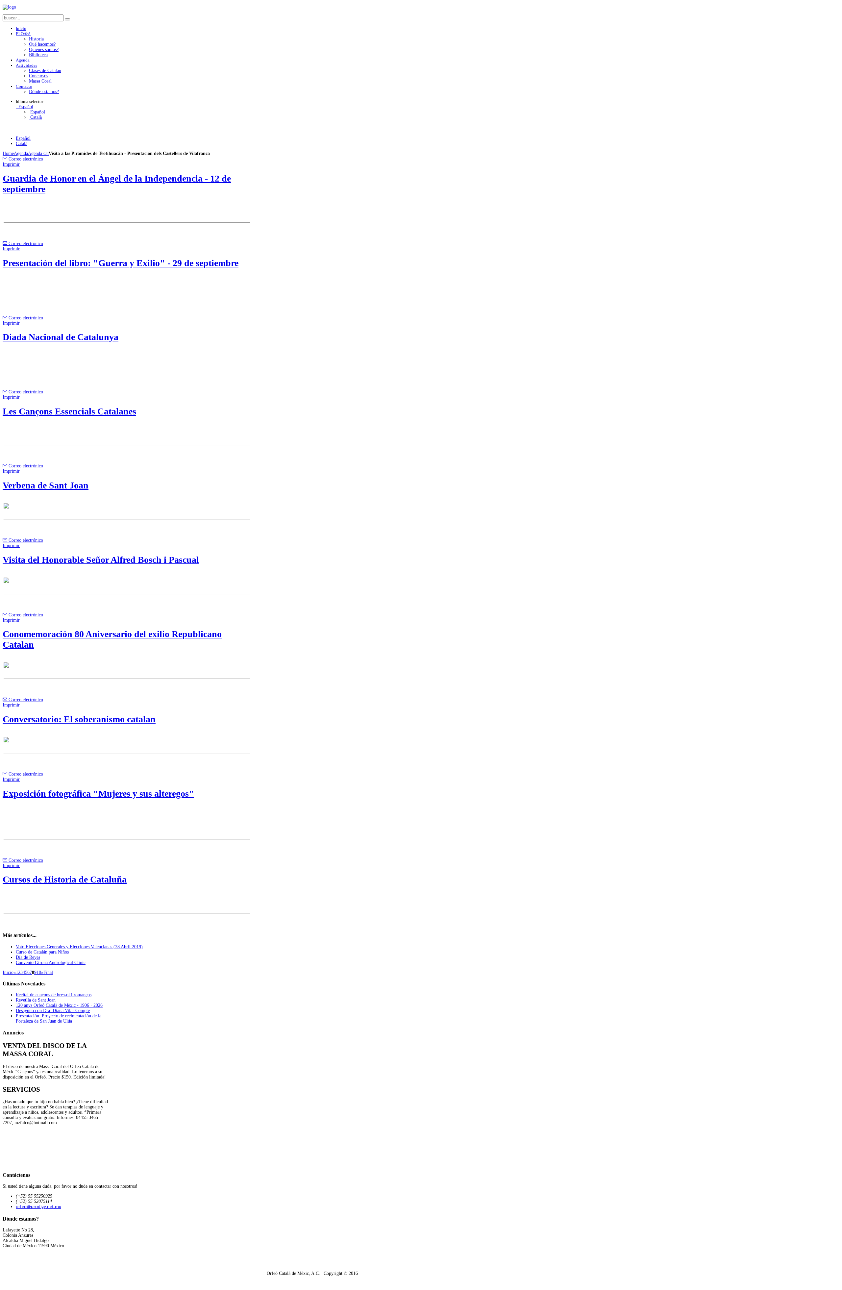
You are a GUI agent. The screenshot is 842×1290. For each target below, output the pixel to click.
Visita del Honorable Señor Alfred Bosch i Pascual (101, 560)
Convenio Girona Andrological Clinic (51, 962)
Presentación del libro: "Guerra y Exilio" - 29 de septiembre (120, 263)
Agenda (21, 153)
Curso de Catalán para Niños (42, 952)
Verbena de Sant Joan (45, 485)
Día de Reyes (28, 957)
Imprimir (11, 164)
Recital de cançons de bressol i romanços (53, 994)
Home (8, 153)
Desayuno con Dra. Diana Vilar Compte (53, 1010)
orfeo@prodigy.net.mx (38, 1206)
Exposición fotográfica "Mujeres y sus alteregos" (98, 793)
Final (48, 972)
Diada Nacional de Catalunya (60, 337)
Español (25, 106)
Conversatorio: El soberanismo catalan (79, 719)
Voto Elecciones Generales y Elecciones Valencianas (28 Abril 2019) (79, 946)
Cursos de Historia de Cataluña (65, 879)
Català (35, 117)
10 (39, 972)
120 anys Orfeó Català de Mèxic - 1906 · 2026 (59, 1005)
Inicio (8, 972)
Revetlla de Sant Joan (36, 1000)
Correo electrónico (25, 159)
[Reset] (67, 19)
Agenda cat (38, 153)
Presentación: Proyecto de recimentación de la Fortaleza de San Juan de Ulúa (58, 1018)
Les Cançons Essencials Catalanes (69, 411)
